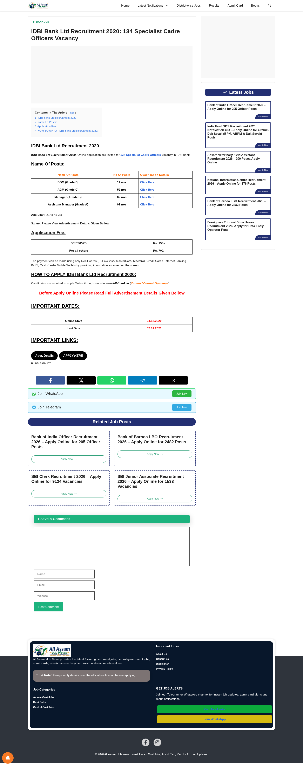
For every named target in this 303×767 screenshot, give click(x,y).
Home (125, 5)
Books (255, 5)
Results (214, 5)
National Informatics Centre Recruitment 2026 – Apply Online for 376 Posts (236, 181)
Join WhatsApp (215, 719)
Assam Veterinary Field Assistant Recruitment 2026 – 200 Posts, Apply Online (233, 158)
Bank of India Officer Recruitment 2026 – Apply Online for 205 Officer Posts (65, 442)
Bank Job (42, 21)
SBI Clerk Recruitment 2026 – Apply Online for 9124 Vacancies (66, 479)
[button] (269, 5)
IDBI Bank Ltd (43, 363)
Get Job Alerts (214, 709)
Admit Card (235, 5)
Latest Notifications (150, 5)
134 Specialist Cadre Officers (140, 154)
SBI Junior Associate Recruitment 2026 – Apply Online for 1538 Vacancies (150, 481)
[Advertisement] (112, 74)
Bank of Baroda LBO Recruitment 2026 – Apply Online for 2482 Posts (151, 439)
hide (72, 112)
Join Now (181, 393)
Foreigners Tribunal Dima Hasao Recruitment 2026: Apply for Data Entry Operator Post (235, 225)
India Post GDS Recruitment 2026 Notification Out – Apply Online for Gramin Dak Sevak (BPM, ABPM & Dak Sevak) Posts (238, 131)
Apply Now (263, 116)
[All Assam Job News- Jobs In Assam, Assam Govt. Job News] (38, 5)
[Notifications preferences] (8, 758)
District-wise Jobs (189, 5)
